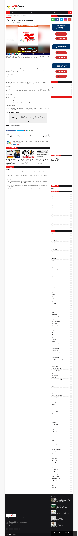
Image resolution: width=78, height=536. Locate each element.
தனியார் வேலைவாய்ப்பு (61, 388)
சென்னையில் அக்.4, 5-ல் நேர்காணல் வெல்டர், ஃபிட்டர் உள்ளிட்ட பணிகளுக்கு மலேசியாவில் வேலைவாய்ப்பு (42, 161)
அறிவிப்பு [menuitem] (18, 12)
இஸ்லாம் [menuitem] (55, 12)
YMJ (61, 283)
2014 (61, 221)
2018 (61, 212)
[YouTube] (18, 144)
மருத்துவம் (61, 429)
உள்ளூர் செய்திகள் (61, 319)
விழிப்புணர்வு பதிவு (62, 469)
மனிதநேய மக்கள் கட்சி (61, 431)
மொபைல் (61, 447)
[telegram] (10, 529)
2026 (61, 194)
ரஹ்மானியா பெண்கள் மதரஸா (61, 449)
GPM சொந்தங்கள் (61, 240)
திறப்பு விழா (61, 390)
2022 (61, 203)
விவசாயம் (61, 467)
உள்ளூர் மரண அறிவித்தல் (61, 321)
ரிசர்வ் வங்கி (61, 451)
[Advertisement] (28, 62)
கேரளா (61, 361)
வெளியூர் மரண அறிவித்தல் (61, 478)
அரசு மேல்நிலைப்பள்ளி (61, 289)
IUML (61, 253)
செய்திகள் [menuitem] (12, 12)
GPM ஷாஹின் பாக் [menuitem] (49, 12)
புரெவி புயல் (61, 417)
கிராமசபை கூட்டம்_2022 (61, 350)
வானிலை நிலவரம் (61, 460)
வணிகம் (61, 456)
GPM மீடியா (61, 247)
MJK (61, 256)
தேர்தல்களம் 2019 (61, 397)
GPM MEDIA (9, 22)
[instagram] (69, 1)
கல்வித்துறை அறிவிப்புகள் (61, 334)
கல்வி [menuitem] (39, 12)
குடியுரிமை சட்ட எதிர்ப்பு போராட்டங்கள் (61, 359)
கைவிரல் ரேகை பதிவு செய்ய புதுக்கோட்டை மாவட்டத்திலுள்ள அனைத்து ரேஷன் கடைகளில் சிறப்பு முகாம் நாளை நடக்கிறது (63, 512)
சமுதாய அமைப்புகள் (61, 373)
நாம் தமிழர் (61, 404)
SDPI (61, 265)
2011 (61, 227)
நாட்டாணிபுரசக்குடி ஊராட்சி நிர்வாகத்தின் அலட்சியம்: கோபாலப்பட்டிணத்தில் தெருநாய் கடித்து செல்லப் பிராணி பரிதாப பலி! (63, 500)
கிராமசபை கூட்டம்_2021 (61, 348)
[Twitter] (15, 144)
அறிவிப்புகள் (61, 296)
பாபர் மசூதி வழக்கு (61, 411)
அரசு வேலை (12, 125)
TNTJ (61, 276)
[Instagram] (17, 144)
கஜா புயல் (61, 337)
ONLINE (61, 260)
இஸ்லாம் (61, 310)
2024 (61, 198)
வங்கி (61, 453)
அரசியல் (61, 285)
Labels (53, 231)
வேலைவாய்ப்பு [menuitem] (25, 12)
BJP (61, 233)
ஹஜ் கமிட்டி (61, 492)
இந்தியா (61, 301)
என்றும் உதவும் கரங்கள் (61, 325)
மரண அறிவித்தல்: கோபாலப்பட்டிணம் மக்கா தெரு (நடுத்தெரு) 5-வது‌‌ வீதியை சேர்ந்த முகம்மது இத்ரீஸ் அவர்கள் (63, 524)
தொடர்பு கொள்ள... (15, 0)
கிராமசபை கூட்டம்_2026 (61, 357)
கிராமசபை (61, 341)
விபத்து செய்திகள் (61, 462)
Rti (61, 262)
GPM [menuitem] (42, 12)
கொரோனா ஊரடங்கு (61, 364)
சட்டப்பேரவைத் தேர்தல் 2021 (61, 368)
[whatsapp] (53, 19)
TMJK (61, 271)
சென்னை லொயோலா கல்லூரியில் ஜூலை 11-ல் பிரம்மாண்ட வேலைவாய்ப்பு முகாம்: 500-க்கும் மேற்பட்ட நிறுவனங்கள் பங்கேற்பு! (13, 161)
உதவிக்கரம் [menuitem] (33, 12)
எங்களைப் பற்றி (8, 0)
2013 (61, 223)
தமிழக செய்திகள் (61, 384)
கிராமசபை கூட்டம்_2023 (61, 352)
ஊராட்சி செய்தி (61, 323)
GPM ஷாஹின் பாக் (61, 251)
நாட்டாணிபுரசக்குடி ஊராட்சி (61, 402)
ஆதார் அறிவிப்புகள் (61, 298)
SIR (61, 267)
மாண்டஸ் (61, 433)
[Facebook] (14, 144)
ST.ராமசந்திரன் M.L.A (61, 269)
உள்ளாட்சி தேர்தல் (61, 314)
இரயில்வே (62, 305)
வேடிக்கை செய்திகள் (61, 480)
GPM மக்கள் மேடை (61, 244)
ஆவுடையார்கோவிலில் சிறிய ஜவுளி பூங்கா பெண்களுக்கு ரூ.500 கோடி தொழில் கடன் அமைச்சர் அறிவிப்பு (63, 518)
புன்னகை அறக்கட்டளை (61, 420)
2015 (61, 218)
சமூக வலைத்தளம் (61, 375)
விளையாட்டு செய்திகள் (61, 474)
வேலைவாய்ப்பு (11, 15)
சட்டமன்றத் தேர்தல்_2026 (61, 370)
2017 (61, 214)
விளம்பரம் (61, 471)
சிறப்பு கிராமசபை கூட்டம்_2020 (61, 379)
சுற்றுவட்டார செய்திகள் (61, 381)
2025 (61, 196)
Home (7, 15)
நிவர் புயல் (61, 406)
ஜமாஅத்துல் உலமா (61, 489)
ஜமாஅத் (61, 485)
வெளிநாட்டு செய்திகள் (61, 476)
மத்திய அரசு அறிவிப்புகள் (61, 424)
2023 (62, 201)
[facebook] (66, 1)
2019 (61, 210)
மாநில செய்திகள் (61, 435)
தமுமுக (61, 386)
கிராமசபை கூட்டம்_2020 (61, 346)
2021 (61, 205)
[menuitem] (8, 12)
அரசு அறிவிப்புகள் (61, 287)
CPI (61, 235)
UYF (61, 278)
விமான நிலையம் (61, 465)
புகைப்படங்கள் (61, 415)
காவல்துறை (61, 339)
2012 (61, 225)
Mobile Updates (61, 258)
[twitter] (67, 1)
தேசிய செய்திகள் (61, 393)
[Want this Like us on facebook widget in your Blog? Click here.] (76, 534)
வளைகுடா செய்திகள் (61, 458)
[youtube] (71, 1)
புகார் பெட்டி (61, 413)
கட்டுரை (61, 330)
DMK (61, 238)
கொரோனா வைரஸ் (62, 366)
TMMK (61, 274)
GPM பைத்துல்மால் (61, 242)
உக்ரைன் (61, 312)
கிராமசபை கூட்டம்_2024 (61, 355)
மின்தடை (61, 440)
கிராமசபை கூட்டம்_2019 (61, 343)
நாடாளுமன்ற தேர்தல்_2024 (61, 399)
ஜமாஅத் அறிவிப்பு (61, 487)
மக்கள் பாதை (61, 422)
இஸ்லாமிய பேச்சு (61, 307)
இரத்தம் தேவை (61, 303)
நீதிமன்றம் (61, 408)
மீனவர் (62, 442)
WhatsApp (61, 280)
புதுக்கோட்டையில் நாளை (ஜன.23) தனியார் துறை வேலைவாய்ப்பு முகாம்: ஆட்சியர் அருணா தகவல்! (27, 161)
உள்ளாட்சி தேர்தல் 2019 (61, 316)
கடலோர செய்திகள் (61, 328)
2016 (61, 216)
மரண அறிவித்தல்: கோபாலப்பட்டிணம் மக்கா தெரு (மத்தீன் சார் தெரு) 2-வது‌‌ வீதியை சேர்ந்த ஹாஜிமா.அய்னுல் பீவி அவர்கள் (63, 506)
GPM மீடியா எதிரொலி (61, 249)
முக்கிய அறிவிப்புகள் (61, 444)
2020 (61, 207)
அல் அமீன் (61, 294)
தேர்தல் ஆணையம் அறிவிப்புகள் (61, 395)
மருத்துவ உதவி (61, 426)
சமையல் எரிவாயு (61, 377)
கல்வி (61, 332)
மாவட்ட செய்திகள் (61, 438)
